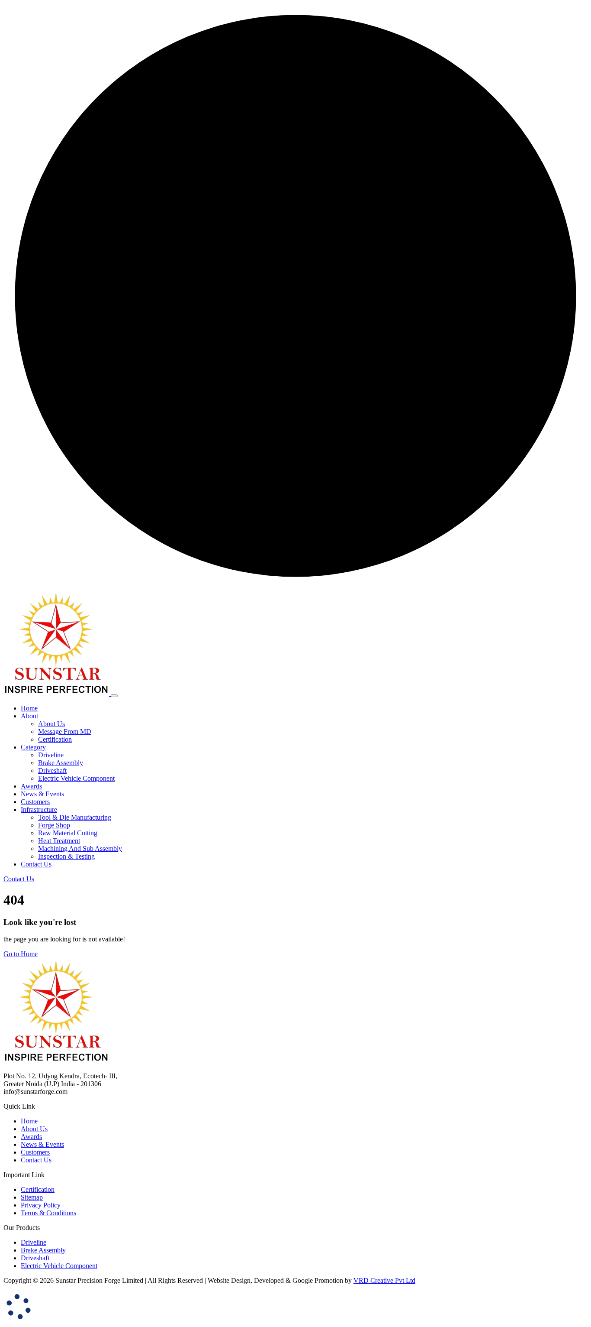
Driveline (51, 755)
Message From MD (64, 731)
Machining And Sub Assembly (80, 848)
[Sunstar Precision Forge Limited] (57, 693)
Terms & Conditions (48, 1213)
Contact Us (36, 1160)
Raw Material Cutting (67, 833)
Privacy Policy (41, 1205)
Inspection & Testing (66, 856)
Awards (31, 1136)
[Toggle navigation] (114, 695)
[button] (29, 716)
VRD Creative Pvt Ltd (384, 1280)
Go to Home (20, 953)
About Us (51, 723)
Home (29, 1121)
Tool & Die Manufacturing (74, 817)
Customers (35, 1152)
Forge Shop (54, 825)
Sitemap (32, 1197)
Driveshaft (52, 770)
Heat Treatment (59, 840)
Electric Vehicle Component (76, 778)
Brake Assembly (60, 762)
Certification (55, 739)
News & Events (42, 1144)
